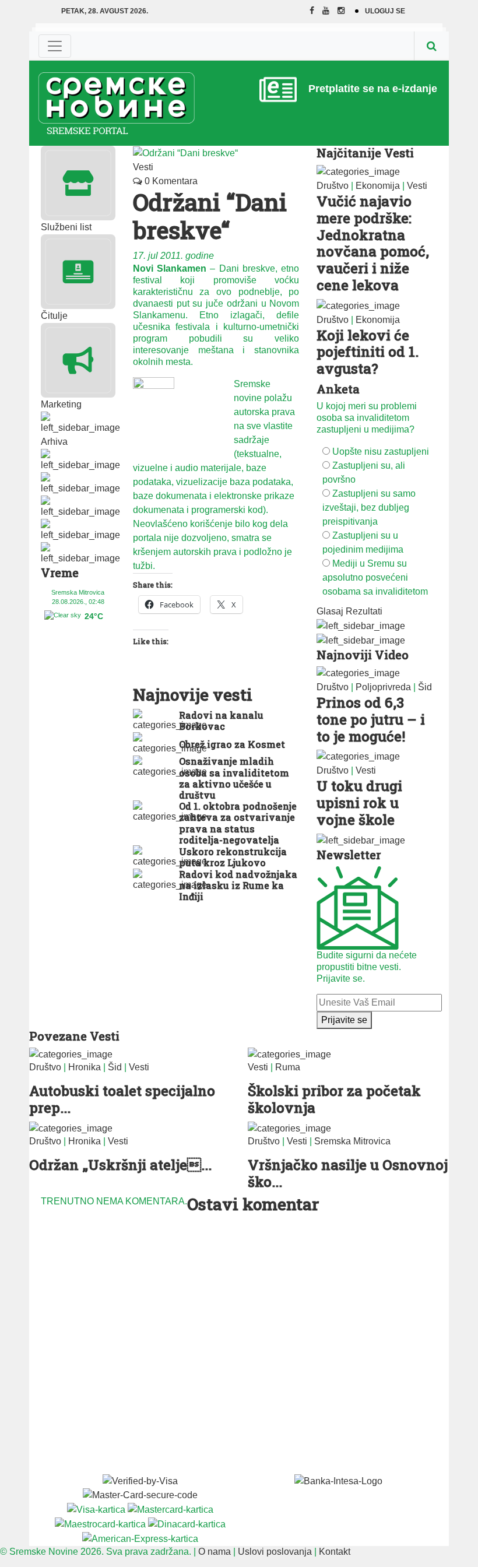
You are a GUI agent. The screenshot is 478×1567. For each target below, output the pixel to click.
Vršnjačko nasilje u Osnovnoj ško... (348, 1173)
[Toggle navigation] (54, 46)
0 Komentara (170, 181)
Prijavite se (344, 1020)
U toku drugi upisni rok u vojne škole (359, 803)
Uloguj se (385, 11)
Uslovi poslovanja (275, 1552)
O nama (214, 1552)
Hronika (84, 1067)
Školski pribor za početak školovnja (334, 1099)
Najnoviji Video (363, 654)
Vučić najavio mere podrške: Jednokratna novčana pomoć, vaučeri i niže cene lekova (373, 243)
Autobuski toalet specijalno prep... (122, 1099)
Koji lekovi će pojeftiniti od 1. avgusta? (368, 352)
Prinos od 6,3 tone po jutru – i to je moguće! (371, 719)
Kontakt (334, 1552)
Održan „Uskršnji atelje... (120, 1164)
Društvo (333, 186)
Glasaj (330, 611)
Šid (425, 687)
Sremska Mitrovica (352, 1141)
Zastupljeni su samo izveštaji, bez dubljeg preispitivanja (369, 507)
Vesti (143, 167)
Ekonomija (378, 186)
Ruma (287, 1067)
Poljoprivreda (383, 687)
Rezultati (364, 611)
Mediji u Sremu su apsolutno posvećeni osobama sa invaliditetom (375, 577)
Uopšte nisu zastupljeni (380, 451)
